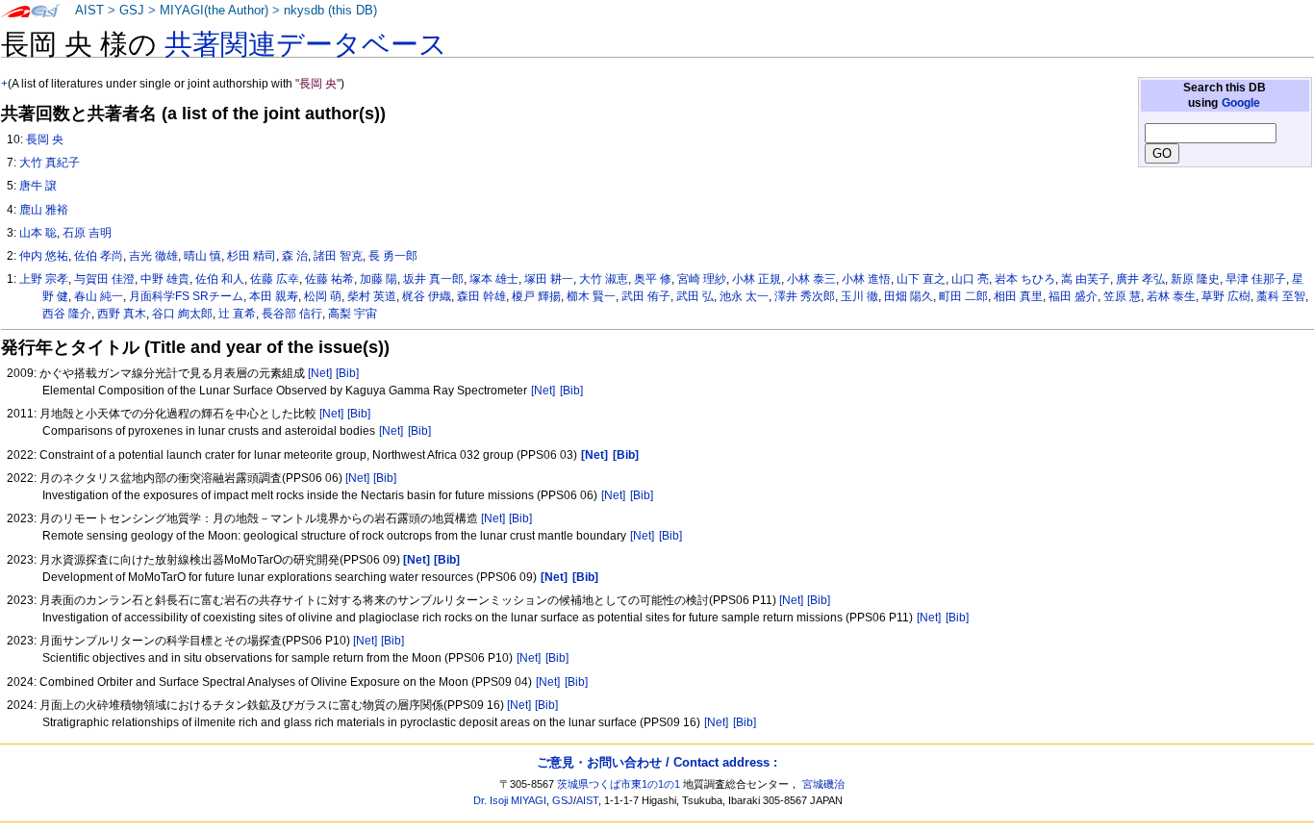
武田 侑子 (645, 296)
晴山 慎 (202, 256)
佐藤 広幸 (274, 279)
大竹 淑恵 (603, 279)
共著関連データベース (305, 44)
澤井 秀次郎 (804, 296)
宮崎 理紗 (701, 279)
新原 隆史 (1195, 279)
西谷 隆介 (66, 313)
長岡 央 (44, 139)
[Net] (320, 373)
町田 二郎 (963, 296)
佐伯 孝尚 (98, 256)
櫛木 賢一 (591, 296)
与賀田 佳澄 (104, 279)
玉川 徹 (859, 296)
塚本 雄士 (493, 279)
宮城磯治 (823, 784)
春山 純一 (98, 296)
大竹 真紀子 (49, 162)
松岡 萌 (322, 296)
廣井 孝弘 (1140, 279)
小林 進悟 (866, 279)
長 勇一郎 (392, 256)
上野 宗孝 (43, 279)
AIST (89, 10)
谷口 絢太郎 (182, 313)
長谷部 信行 (292, 313)
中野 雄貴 (165, 279)
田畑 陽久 (908, 296)
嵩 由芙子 (1085, 279)
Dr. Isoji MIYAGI (509, 800)
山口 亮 (970, 279)
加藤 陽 (378, 279)
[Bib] (347, 373)
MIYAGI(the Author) (214, 10)
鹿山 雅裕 (43, 209)
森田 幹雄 (481, 296)
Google (1241, 103)
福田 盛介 (1073, 296)
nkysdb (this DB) (330, 10)
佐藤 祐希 (329, 279)
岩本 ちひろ (1025, 279)
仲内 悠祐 (43, 256)
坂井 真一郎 (433, 279)
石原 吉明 (87, 233)
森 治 (295, 256)
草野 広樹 (1226, 296)
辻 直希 (237, 313)
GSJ (131, 10)
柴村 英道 (371, 296)
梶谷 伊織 (426, 296)
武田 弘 (695, 296)
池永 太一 (744, 296)
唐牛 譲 (38, 185)
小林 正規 (756, 279)
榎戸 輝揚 (536, 296)
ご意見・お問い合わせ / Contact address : (657, 762)
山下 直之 (921, 279)
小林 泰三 (811, 279)
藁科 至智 (1280, 296)
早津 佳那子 (1256, 279)
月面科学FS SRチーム (186, 296)
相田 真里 (1018, 296)
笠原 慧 (1122, 296)
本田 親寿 (273, 296)
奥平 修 (652, 279)
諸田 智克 (338, 256)
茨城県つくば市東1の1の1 (618, 784)
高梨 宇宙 (352, 313)
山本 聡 (38, 233)
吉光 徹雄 (153, 256)
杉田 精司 (251, 256)
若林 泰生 (1171, 296)
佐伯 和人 (219, 279)
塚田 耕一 (548, 279)
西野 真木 (121, 313)
